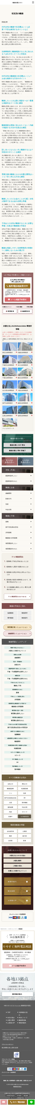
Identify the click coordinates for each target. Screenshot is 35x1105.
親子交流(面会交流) (12, 527)
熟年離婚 (24, 802)
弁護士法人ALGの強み (17, 855)
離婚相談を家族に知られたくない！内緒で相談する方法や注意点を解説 (17, 126)
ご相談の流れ (17, 866)
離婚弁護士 (17, 445)
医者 (24, 840)
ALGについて (23, 1017)
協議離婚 (10, 613)
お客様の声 (11, 1023)
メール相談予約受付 (18, 966)
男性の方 (24, 784)
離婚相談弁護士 (17, 1086)
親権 (7, 522)
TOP (8, 1012)
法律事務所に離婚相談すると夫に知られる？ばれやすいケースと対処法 (17, 52)
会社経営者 (10, 831)
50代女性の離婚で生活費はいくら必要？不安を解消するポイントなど (16, 28)
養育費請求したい (11, 543)
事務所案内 (18, 994)
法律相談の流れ (23, 1013)
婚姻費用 (8, 493)
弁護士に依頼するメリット (17, 871)
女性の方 (10, 784)
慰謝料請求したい (11, 476)
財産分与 (8, 499)
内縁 (10, 812)
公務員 (25, 831)
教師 (10, 836)
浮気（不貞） (11, 470)
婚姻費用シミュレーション (17, 633)
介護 (10, 802)
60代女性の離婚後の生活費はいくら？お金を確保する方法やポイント (17, 77)
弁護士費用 (17, 861)
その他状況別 (25, 816)
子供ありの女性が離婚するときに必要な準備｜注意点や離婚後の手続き (17, 224)
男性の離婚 (30, 306)
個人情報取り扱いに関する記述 (10, 1047)
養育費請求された (11, 549)
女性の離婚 (19, 306)
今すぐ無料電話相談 (18, 946)
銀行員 (25, 836)
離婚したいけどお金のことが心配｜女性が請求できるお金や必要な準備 (17, 199)
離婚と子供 (10, 516)
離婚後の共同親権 (11, 538)
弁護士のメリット (7, 306)
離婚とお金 (10, 487)
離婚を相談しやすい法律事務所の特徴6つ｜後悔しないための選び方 (17, 249)
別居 (7, 504)
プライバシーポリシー (7, 1044)
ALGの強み (11, 1017)
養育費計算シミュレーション (17, 627)
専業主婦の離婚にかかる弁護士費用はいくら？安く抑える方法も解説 (17, 175)
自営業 (10, 840)
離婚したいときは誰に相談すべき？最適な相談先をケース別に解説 (17, 101)
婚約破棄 (10, 807)
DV (24, 798)
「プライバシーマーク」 (22, 1062)
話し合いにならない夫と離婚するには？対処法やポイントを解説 (17, 150)
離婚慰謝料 (10, 788)
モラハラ (24, 812)
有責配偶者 (24, 788)
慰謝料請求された (11, 481)
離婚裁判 (25, 618)
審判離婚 (10, 618)
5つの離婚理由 (17, 596)
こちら (24, 294)
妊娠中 (10, 816)
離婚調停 (25, 613)
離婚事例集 (22, 1020)
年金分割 (8, 509)
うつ (10, 793)
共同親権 (8, 532)
